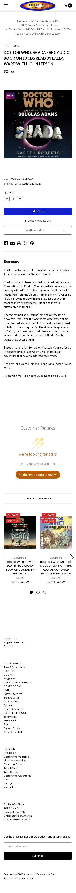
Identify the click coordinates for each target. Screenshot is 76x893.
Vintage (8, 783)
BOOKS (8, 674)
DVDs (7, 690)
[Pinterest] (32, 243)
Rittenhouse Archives (16, 760)
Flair (53, 874)
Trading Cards (11, 697)
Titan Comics (11, 771)
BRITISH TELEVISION (15, 712)
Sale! (6, 724)
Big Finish (9, 749)
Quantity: (9, 192)
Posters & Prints (13, 693)
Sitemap (8, 646)
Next (72, 557)
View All (8, 787)
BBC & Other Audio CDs (44, 21)
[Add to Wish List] (31, 515)
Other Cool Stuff (13, 731)
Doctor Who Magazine (16, 756)
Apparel (8, 705)
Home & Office (12, 709)
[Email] (12, 243)
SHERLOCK (10, 720)
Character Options (14, 764)
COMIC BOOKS (12, 686)
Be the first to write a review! (38, 475)
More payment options (38, 220)
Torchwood (10, 716)
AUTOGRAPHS (12, 663)
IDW (6, 779)
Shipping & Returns (14, 642)
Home (21, 21)
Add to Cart (20, 547)
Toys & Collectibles (14, 667)
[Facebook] (6, 243)
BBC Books (10, 752)
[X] (25, 243)
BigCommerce (25, 874)
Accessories (11, 701)
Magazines (10, 678)
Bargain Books (12, 728)
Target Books (11, 768)
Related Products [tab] (38, 498)
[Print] (19, 243)
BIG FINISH (10, 671)
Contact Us (10, 638)
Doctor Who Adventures (17, 775)
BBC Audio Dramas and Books (40, 25)
